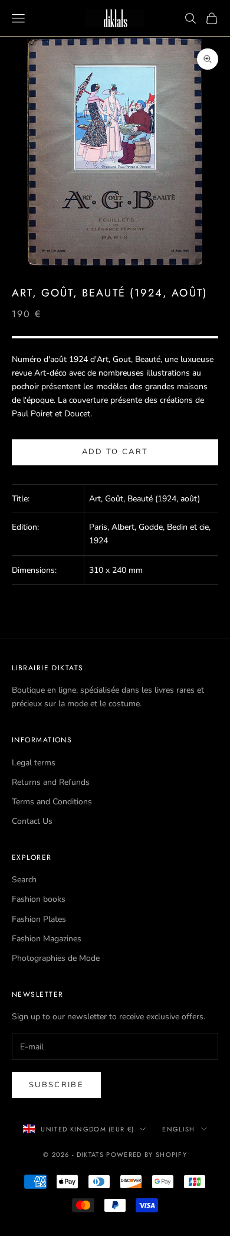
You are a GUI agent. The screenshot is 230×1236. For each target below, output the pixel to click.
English (178, 1129)
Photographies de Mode (56, 958)
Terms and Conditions (52, 801)
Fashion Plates (39, 919)
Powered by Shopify (146, 1154)
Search (24, 879)
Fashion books (38, 899)
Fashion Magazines (46, 938)
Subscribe (56, 1085)
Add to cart (115, 451)
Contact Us (32, 821)
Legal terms (33, 762)
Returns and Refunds (51, 782)
